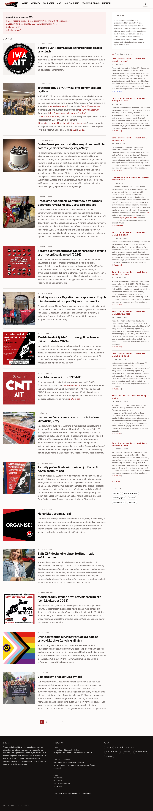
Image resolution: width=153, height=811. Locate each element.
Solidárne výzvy (118, 502)
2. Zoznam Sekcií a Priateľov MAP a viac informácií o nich (31, 24)
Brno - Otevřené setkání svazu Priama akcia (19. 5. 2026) (129, 99)
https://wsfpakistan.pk (88, 109)
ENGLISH (106, 3)
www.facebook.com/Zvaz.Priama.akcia (76, 793)
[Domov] (11, 4)
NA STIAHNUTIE (71, 3)
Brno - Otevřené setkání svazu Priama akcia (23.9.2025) (129, 444)
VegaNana (132, 502)
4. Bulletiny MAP (13, 30)
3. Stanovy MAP (13, 27)
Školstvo (132, 498)
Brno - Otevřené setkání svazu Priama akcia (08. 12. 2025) (129, 312)
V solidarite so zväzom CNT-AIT (59, 377)
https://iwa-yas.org (91, 106)
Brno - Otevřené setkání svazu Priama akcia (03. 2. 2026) (129, 273)
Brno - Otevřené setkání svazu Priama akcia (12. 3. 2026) (129, 233)
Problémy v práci (119, 498)
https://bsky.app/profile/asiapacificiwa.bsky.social (61, 123)
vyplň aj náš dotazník (128, 218)
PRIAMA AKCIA (23, 806)
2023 (81, 129)
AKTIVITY (35, 3)
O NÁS (25, 3)
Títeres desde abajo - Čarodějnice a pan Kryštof (130, 397)
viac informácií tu (72, 385)
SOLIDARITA (48, 3)
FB (148, 213)
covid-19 (116, 493)
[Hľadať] (145, 4)
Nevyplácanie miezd (130, 493)
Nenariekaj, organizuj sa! (54, 513)
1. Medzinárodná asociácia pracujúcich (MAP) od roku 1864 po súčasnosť (38, 21)
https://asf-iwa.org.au (57, 106)
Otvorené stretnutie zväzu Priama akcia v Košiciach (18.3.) (130, 178)
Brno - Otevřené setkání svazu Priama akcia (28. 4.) (129, 139)
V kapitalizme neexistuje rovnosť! (60, 677)
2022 (74, 129)
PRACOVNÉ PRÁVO (91, 3)
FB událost (116, 265)
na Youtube (74, 399)
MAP (59, 3)
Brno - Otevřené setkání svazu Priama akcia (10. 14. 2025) (129, 354)
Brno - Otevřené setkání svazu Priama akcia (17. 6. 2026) (129, 60)
